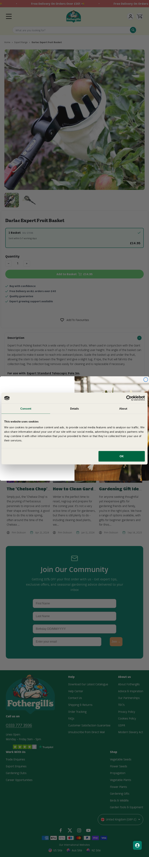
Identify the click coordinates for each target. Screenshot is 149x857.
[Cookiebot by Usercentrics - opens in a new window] (129, 398)
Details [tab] (74, 408)
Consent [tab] (25, 408)
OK (122, 456)
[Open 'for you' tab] (137, 845)
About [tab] (123, 408)
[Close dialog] (146, 380)
